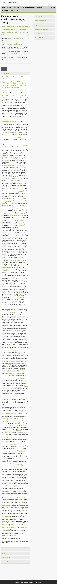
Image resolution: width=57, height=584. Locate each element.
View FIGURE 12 (17, 87)
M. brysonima (22, 502)
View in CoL (5, 78)
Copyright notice (7, 562)
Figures (4, 553)
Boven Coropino (12, 181)
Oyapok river (10, 295)
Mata (13, 178)
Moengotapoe (19, 229)
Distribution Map (40, 20)
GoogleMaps (25, 145)
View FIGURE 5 (23, 83)
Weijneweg (15, 215)
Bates (14, 146)
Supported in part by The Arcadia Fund (23, 582)
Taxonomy (38, 16)
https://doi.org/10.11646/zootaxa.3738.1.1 (18, 38)
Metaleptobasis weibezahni (9, 138)
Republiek (12, 190)
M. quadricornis (9, 413)
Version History (40, 33)
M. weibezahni (23, 527)
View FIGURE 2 (18, 81)
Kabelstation (25, 152)
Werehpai (4, 259)
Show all (4, 69)
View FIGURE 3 (6, 83)
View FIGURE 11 (8, 87)
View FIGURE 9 (14, 85)
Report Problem (40, 38)
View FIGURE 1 (10, 81)
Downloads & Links (41, 29)
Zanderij (17, 165)
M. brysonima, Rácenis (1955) (10, 501)
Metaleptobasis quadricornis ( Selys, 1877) (13, 76)
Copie (26, 162)
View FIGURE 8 (6, 85)
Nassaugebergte (6, 267)
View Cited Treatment (7, 132)
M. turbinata (5, 415)
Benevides (17, 302)
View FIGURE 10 (23, 85)
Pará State (19, 144)
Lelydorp (24, 205)
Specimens (38, 25)
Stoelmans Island (6, 158)
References (6, 549)
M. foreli (23, 413)
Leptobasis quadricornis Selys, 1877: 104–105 (14, 90)
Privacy (32, 582)
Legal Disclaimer (38, 582)
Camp (8, 219)
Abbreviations (6, 557)
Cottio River (10, 223)
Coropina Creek (21, 195)
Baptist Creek (11, 212)
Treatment (5, 73)
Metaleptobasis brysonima (9, 121)
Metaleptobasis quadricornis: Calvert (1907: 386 (14, 95)
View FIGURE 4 (14, 83)
